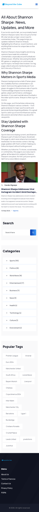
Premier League (12, 356)
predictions (27, 439)
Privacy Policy (6, 488)
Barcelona (10, 413)
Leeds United (11, 439)
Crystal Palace (11, 433)
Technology (15, 313)
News (13, 298)
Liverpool (27, 381)
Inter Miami (10, 401)
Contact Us (6, 483)
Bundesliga (10, 420)
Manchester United (13, 368)
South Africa (10, 375)
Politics (14, 268)
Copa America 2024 (13, 394)
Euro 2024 (10, 362)
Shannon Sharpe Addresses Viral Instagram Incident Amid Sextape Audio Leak (18, 191)
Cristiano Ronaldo (12, 426)
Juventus (9, 446)
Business (15, 290)
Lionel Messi (27, 375)
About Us (5, 474)
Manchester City (12, 407)
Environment (16, 328)
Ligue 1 (23, 413)
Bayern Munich (11, 381)
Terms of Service (8, 479)
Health (13, 305)
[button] (36, 4)
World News (16, 275)
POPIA (3, 492)
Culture (14, 320)
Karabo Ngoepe (11, 185)
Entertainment (17, 283)
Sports (14, 261)
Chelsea (9, 388)
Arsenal (28, 356)
